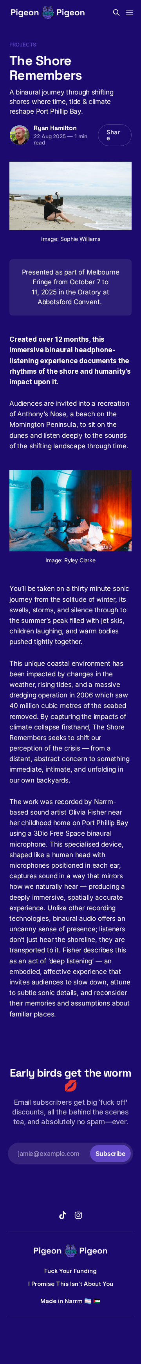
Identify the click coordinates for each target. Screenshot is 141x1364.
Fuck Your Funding (70, 1271)
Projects (22, 44)
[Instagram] (78, 1215)
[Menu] (129, 12)
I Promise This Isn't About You (70, 1283)
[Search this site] (116, 12)
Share (113, 135)
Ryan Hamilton (55, 128)
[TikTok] (63, 1215)
